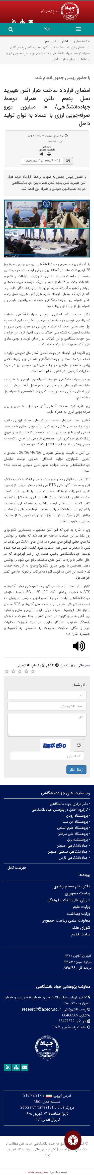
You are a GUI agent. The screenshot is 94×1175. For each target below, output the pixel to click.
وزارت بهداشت (78, 914)
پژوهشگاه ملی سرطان (73, 834)
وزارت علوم (81, 907)
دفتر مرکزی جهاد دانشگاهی (69, 804)
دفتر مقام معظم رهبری (72, 886)
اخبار (65, 41)
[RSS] (14, 21)
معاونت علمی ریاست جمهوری (66, 920)
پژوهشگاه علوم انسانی (73, 827)
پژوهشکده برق (78, 839)
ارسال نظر (76, 769)
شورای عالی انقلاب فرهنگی (68, 900)
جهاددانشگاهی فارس (74, 857)
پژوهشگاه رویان (77, 815)
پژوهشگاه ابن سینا (76, 821)
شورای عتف (81, 927)
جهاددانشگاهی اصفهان (72, 845)
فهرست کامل (17, 867)
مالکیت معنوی (47, 150)
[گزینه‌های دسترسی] (72, 1140)
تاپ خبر (50, 41)
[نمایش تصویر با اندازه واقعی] (47, 228)
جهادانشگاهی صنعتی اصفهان (68, 851)
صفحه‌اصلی (82, 41)
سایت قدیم (80, 934)
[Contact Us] (31, 21)
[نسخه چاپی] (49, 154)
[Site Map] (22, 21)
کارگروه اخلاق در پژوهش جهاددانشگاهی (60, 809)
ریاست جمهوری (77, 893)
